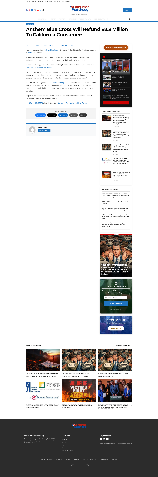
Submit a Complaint (67, 451)
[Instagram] (29, 10)
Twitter (53, 115)
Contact (61, 103)
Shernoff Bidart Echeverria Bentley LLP (41, 68)
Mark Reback (43, 127)
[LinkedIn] (32, 10)
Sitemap (76, 459)
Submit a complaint (46, 459)
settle (30, 53)
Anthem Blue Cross (51, 50)
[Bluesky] (40, 10)
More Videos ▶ (116, 103)
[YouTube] (38, 10)
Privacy (62, 19)
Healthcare (42, 19)
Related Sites (48, 1)
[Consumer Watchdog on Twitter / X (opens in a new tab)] (104, 439)
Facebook (42, 115)
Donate (68, 459)
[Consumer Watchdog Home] (79, 426)
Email (74, 115)
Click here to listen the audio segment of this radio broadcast (49, 45)
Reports (64, 445)
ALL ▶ (128, 56)
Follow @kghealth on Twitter (77, 103)
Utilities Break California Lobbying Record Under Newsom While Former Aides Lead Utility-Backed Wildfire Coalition (121, 162)
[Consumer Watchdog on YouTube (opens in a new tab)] (107, 439)
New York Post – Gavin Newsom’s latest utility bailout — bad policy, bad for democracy (115, 209)
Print (83, 115)
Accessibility (104, 459)
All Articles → (44, 130)
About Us (64, 439)
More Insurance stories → (124, 345)
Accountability (85, 19)
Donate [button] (127, 10)
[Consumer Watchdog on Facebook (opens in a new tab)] (101, 439)
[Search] (129, 19)
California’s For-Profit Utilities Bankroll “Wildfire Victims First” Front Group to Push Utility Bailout (121, 174)
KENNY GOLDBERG (36, 103)
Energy (53, 19)
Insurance (72, 19)
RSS (84, 459)
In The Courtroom (101, 19)
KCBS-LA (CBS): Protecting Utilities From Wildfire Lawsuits (115, 202)
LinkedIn (64, 115)
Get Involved (65, 1)
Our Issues (57, 1)
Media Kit (59, 459)
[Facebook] (27, 10)
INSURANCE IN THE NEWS (110, 189)
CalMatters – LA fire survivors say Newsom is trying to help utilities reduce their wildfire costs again (115, 216)
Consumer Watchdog (56, 82)
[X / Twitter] (35, 10)
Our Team (64, 442)
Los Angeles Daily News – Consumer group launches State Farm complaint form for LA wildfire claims (114, 224)
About (34, 1)
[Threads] (43, 10)
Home (28, 1)
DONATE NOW (116, 328)
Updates (40, 1)
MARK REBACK (53, 40)
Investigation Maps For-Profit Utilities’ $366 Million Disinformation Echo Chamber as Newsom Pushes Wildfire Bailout (121, 148)
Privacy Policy (93, 459)
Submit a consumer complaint (116, 47)
